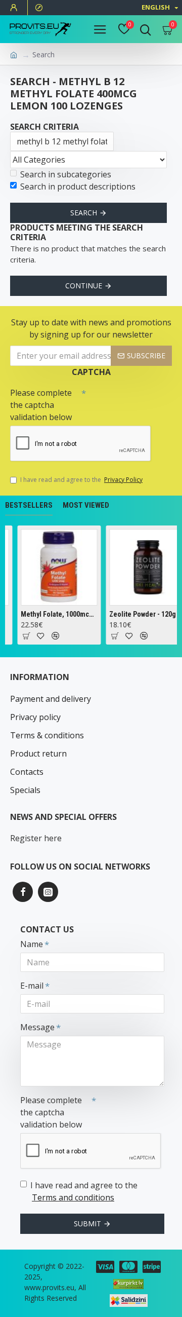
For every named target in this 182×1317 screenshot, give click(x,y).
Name (31, 944)
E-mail (31, 985)
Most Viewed (86, 505)
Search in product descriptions (77, 186)
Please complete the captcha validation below (41, 405)
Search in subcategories (65, 174)
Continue (83, 285)
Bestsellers (29, 505)
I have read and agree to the (81, 479)
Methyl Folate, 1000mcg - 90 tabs (58, 614)
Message (37, 1027)
